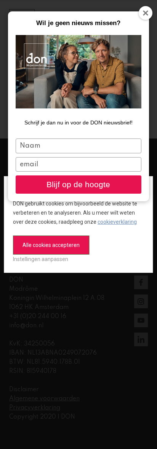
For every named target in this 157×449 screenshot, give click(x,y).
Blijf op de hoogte (78, 184)
